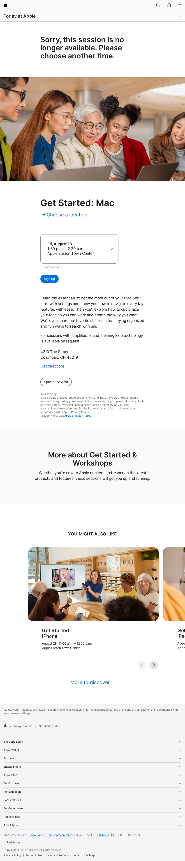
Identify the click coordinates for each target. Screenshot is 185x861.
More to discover (90, 682)
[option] (77, 249)
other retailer (64, 835)
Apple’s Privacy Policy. (78, 415)
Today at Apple (20, 16)
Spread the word (56, 382)
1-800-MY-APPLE (104, 835)
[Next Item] (154, 665)
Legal (76, 855)
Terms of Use (33, 855)
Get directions (52, 366)
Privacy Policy (12, 855)
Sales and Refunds (57, 855)
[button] (158, 5)
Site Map (89, 855)
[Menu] (179, 5)
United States (12, 842)
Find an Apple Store (40, 835)
